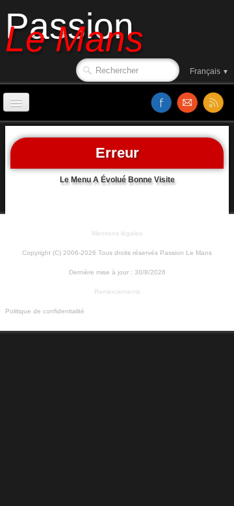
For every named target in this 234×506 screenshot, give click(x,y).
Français (209, 71)
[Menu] (16, 102)
